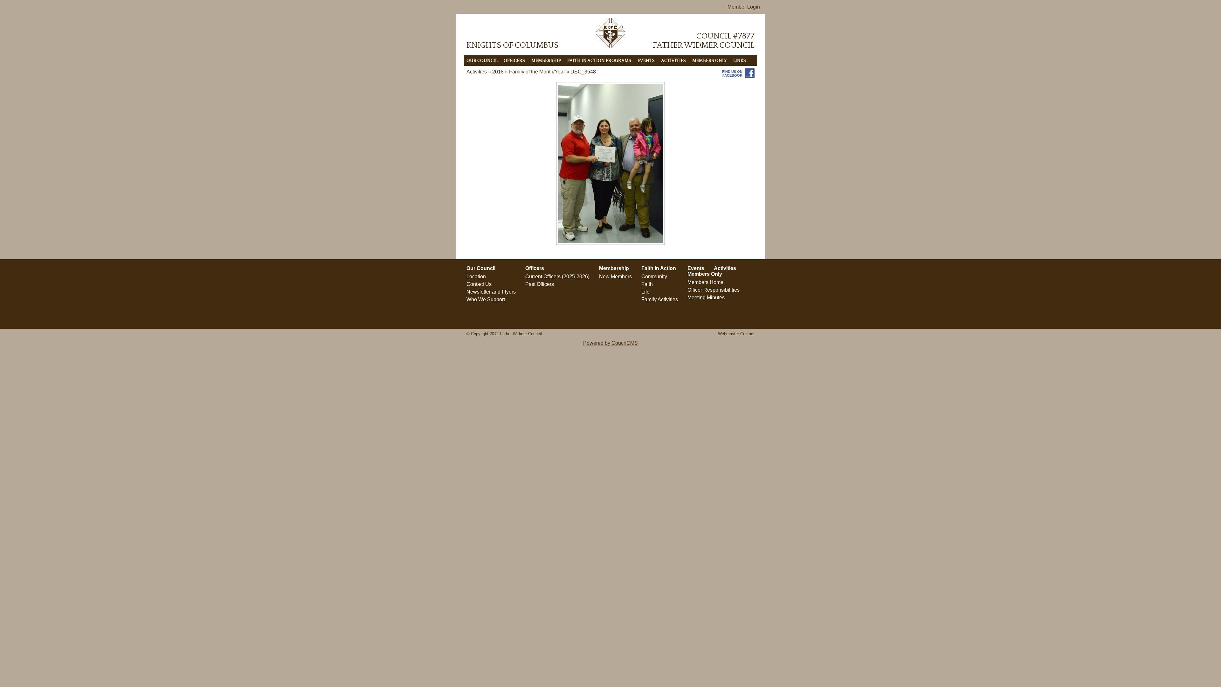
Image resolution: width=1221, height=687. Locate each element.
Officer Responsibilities (713, 290)
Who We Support (485, 299)
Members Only (709, 60)
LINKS (739, 60)
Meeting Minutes (706, 297)
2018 (498, 71)
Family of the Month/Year (537, 71)
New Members (615, 276)
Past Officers (539, 284)
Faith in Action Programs (599, 60)
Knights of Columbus (512, 45)
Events (646, 60)
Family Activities (659, 299)
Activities (673, 60)
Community (654, 276)
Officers (514, 60)
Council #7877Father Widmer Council (704, 40)
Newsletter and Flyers (491, 292)
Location (476, 276)
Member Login (744, 7)
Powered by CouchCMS (610, 343)
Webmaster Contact (736, 333)
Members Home (705, 282)
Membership (546, 60)
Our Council (481, 60)
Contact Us (479, 284)
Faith (647, 284)
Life (645, 292)
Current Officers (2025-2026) (557, 276)
